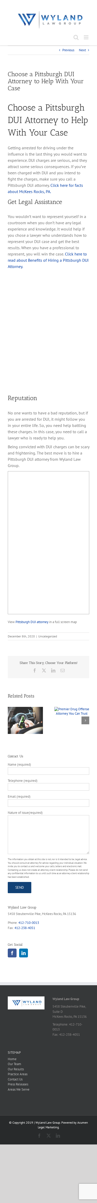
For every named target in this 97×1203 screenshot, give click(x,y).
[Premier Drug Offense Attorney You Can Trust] (71, 709)
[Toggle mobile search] (76, 37)
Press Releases (18, 1084)
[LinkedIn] (23, 953)
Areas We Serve (18, 1089)
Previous (68, 50)
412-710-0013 (28, 922)
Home (12, 1059)
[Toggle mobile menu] (86, 37)
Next (82, 50)
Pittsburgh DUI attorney (32, 621)
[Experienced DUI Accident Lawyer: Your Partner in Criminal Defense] (25, 709)
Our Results (16, 1069)
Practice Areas (17, 1074)
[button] (12, 720)
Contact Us (15, 1079)
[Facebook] (12, 953)
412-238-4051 (24, 928)
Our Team (14, 1064)
